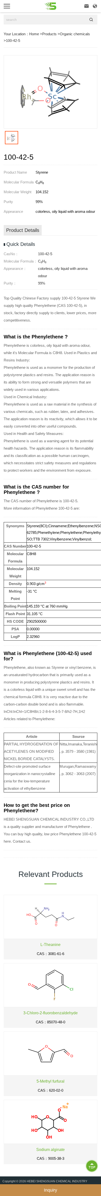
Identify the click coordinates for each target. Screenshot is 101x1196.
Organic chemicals (75, 34)
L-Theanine (50, 945)
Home (34, 34)
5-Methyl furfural (50, 1081)
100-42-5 (13, 40)
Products (49, 34)
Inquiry (50, 1190)
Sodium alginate (50, 1150)
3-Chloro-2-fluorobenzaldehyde (50, 1013)
